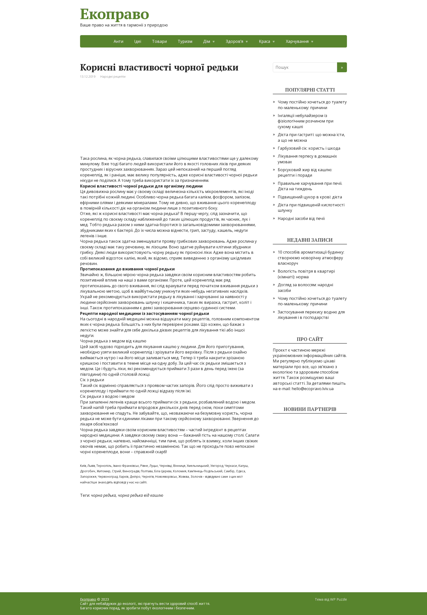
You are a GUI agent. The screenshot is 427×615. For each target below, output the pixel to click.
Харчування (297, 41)
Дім (206, 41)
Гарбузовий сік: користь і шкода (309, 148)
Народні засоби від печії (301, 218)
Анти (118, 41)
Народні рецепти (113, 76)
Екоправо (114, 13)
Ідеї (137, 41)
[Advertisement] (169, 121)
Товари (159, 41)
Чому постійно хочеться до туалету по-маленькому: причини (312, 104)
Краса (264, 41)
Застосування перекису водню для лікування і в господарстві (311, 314)
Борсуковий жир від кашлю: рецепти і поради (305, 172)
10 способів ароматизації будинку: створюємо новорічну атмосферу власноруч (311, 257)
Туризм (185, 41)
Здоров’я (234, 41)
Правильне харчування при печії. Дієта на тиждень (310, 186)
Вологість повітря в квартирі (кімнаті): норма (306, 273)
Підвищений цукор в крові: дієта (310, 197)
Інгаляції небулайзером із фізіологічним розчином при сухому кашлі (305, 121)
